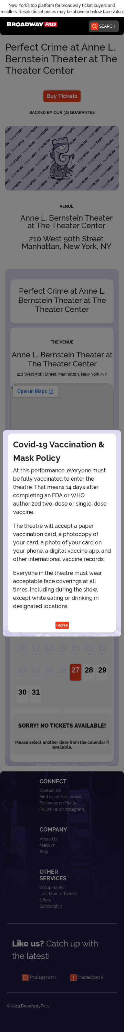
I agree (62, 625)
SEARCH (107, 26)
